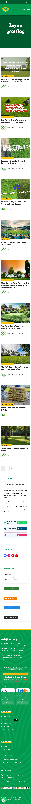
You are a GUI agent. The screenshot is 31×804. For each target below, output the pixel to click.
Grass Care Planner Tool (11, 617)
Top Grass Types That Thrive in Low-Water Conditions (13, 327)
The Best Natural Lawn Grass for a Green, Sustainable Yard (15, 368)
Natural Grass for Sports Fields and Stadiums (14, 243)
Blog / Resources (7, 733)
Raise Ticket (6, 716)
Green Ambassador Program (11, 762)
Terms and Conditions (9, 730)
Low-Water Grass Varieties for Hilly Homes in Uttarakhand (14, 121)
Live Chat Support (8, 720)
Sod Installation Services (10, 759)
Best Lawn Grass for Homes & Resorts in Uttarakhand (13, 162)
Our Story (5, 746)
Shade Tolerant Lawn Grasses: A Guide (14, 449)
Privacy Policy (7, 723)
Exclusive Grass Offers (15, 677)
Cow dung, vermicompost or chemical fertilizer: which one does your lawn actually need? (15, 495)
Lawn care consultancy (9, 753)
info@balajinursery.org (7, 777)
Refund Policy (7, 726)
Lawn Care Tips (9, 577)
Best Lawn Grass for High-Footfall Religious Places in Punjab (15, 80)
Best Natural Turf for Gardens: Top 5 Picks (15, 408)
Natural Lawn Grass (10, 579)
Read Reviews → (8, 702)
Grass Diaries (8, 574)
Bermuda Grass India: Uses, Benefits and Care (15, 506)
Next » (12, 468)
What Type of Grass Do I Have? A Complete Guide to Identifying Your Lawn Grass (15, 285)
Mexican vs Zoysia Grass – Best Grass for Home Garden (14, 202)
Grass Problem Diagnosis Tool (12, 607)
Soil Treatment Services (9, 756)
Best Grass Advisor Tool (10, 598)
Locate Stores (6, 749)
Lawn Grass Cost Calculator (11, 588)
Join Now (22, 522)
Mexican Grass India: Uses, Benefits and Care (15, 490)
